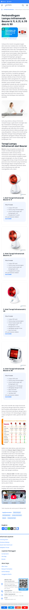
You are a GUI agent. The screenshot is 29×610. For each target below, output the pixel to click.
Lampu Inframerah (17, 515)
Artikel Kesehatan (9, 9)
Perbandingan (13, 38)
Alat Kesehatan (6, 515)
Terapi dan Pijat (11, 518)
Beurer (4, 518)
